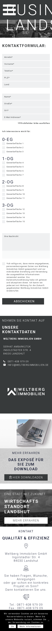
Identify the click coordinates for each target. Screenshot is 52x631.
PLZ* (7, 78)
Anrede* (8, 57)
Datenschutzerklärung (17, 280)
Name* (7, 97)
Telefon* (8, 71)
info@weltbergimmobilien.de (28, 365)
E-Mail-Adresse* (12, 117)
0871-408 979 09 (18, 361)
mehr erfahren (26, 520)
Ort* (6, 110)
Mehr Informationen (30, 626)
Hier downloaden (27, 477)
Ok (12, 626)
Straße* (8, 103)
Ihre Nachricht (11, 236)
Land (6, 84)
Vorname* (9, 64)
